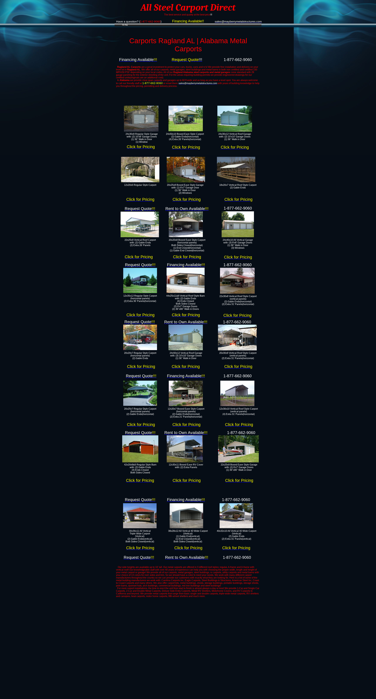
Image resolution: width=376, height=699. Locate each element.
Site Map (125, 25)
